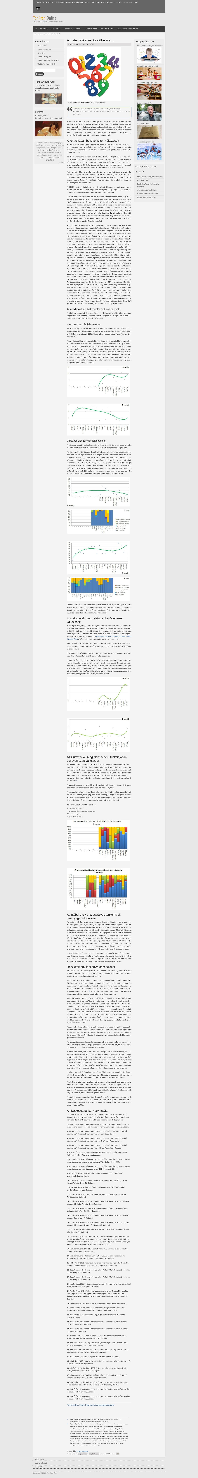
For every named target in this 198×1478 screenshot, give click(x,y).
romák (50, 155)
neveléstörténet (43, 153)
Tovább (61, 163)
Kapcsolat (56, 29)
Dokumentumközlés (144, 103)
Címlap (36, 34)
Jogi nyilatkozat (41, 1463)
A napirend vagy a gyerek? (147, 83)
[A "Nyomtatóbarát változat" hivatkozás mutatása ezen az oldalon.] (117, 1454)
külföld (48, 148)
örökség (50, 160)
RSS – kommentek (44, 49)
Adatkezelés (91, 29)
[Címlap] (48, 19)
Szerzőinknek (41, 29)
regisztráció (82, 1454)
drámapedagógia (56, 143)
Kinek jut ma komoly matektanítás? (150, 46)
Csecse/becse (107, 29)
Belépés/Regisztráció (128, 29)
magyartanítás (56, 148)
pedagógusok (42, 155)
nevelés (58, 150)
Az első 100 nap (143, 124)
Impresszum (39, 1459)
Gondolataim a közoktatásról (147, 66)
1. (67, 1419)
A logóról (38, 1467)
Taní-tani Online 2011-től (46, 64)
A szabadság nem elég (145, 142)
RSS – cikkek (42, 46)
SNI (55, 155)
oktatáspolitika (55, 153)
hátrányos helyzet (43, 145)
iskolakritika (59, 145)
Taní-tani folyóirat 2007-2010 (48, 60)
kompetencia (41, 148)
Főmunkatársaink (73, 29)
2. (67, 1424)
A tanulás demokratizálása (147, 190)
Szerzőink (41, 53)
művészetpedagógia (46, 150)
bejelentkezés (94, 1454)
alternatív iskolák (43, 143)
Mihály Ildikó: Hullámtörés (146, 197)
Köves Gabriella (82, 1451)
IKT (53, 145)
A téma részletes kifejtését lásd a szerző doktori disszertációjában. (91, 1405)
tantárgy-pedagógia (53, 158)
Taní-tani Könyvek (44, 57)
